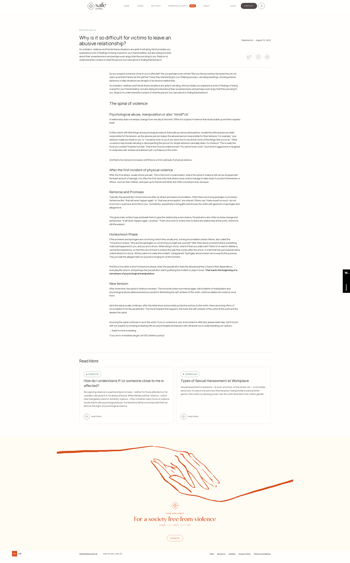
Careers (231, 554)
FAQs (212, 554)
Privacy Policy (245, 554)
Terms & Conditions (262, 554)
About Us (221, 554)
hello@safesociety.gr (88, 554)
